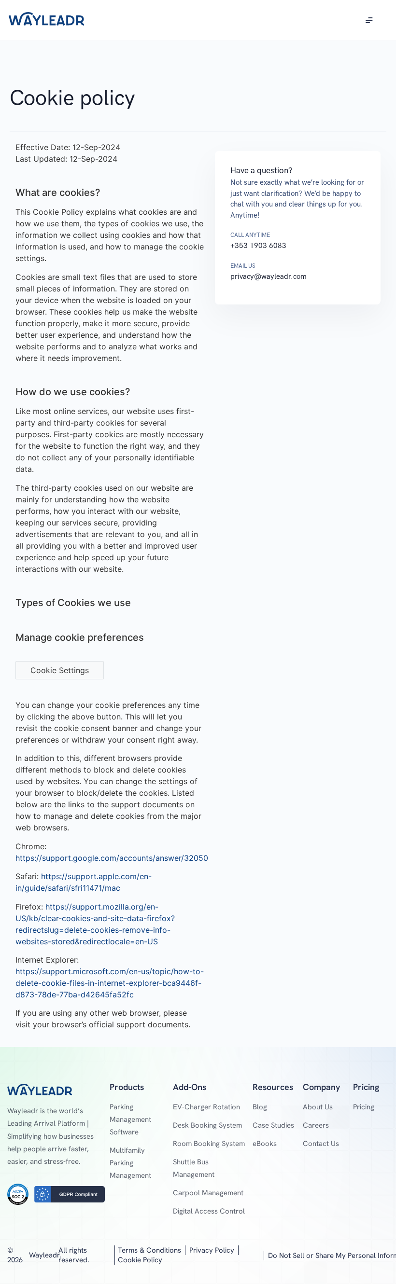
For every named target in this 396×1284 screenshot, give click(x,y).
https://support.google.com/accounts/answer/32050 (111, 858)
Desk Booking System (207, 1125)
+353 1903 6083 (258, 245)
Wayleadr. (45, 1255)
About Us (318, 1107)
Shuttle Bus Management (193, 1168)
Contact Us (321, 1143)
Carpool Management (208, 1193)
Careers (316, 1125)
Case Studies (273, 1125)
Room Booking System (209, 1143)
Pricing (363, 1107)
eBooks (265, 1143)
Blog (260, 1107)
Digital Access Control (209, 1211)
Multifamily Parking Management (130, 1163)
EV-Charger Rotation (206, 1107)
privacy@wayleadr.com (268, 276)
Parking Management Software (130, 1119)
